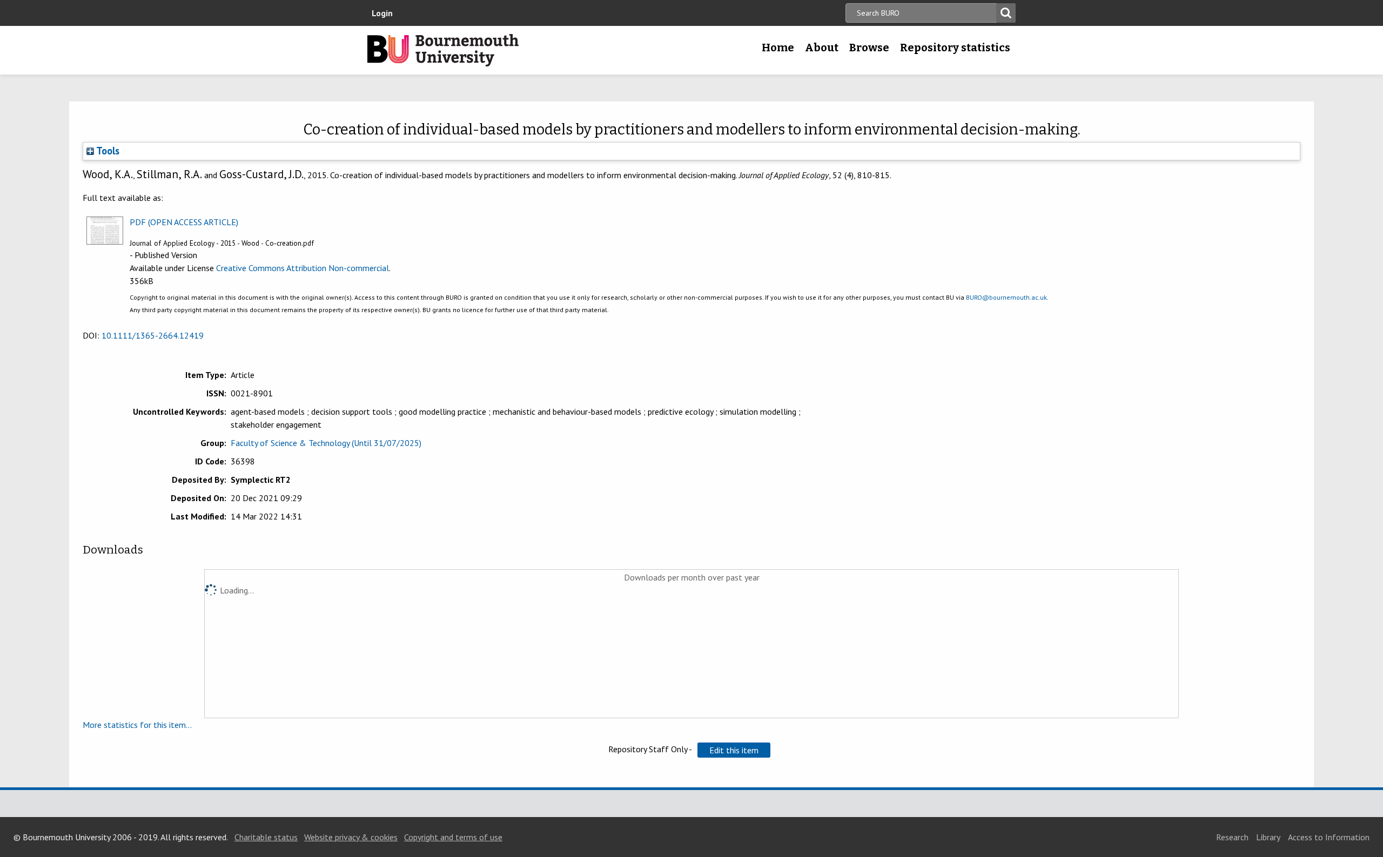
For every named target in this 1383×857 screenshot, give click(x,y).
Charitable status (266, 837)
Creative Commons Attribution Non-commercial (302, 267)
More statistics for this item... (137, 724)
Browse (869, 47)
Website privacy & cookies (351, 837)
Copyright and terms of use (453, 837)
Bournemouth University (443, 50)
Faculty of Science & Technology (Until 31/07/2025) (326, 442)
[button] (733, 750)
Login (382, 13)
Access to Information (1328, 837)
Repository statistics (955, 47)
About (821, 47)
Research (1232, 837)
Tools (106, 150)
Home (778, 47)
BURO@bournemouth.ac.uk (1006, 297)
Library (1268, 837)
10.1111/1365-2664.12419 (153, 335)
